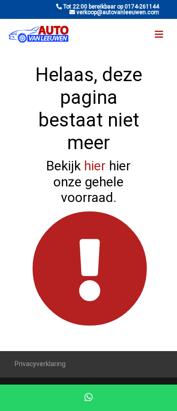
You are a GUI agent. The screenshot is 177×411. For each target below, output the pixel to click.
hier (95, 166)
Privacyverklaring (40, 364)
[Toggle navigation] (159, 34)
